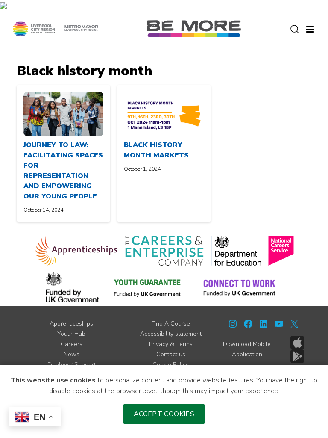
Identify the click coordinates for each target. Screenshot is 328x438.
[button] (310, 28)
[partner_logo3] (236, 251)
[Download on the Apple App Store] (297, 342)
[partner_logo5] (72, 287)
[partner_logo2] (164, 251)
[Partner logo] (55, 28)
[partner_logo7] (239, 287)
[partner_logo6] (148, 287)
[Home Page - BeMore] (194, 28)
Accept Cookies (164, 414)
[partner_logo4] (281, 251)
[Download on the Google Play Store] (297, 356)
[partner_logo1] (76, 251)
